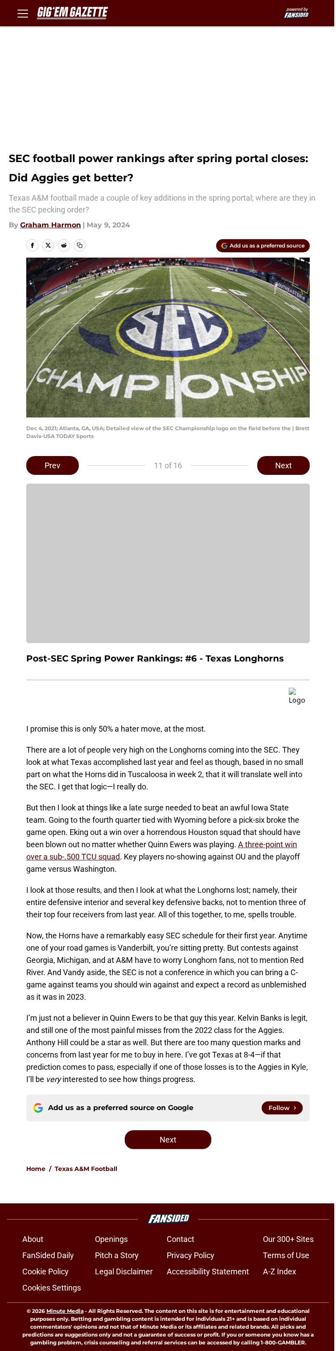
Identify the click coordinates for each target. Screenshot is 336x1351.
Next (283, 465)
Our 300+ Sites (288, 1239)
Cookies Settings (51, 1287)
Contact (180, 1239)
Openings (111, 1239)
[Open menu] (23, 13)
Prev (52, 465)
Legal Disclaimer (124, 1271)
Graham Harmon (50, 225)
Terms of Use (286, 1255)
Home (36, 1169)
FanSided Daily (48, 1255)
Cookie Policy (45, 1271)
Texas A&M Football (86, 1169)
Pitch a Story (117, 1255)
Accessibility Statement (208, 1271)
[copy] (80, 245)
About (32, 1239)
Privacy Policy (190, 1255)
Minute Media (65, 1311)
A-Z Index (279, 1271)
